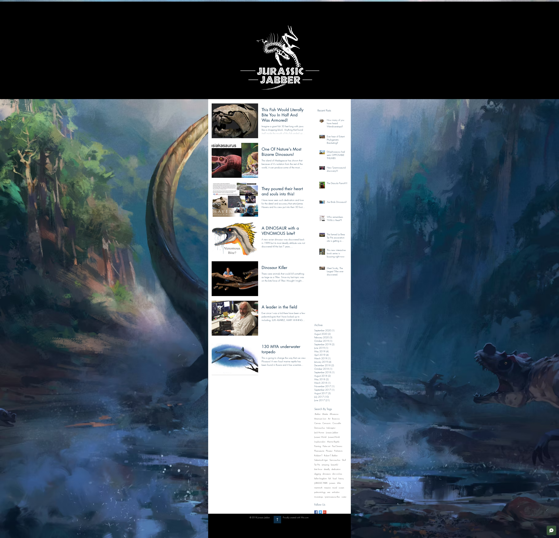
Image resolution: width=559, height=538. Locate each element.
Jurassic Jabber (332, 432)
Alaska (325, 414)
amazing (325, 464)
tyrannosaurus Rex (332, 496)
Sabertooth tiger (321, 460)
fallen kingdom (320, 478)
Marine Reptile (333, 441)
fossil (335, 478)
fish (329, 478)
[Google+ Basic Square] (324, 512)
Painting (317, 446)
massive (327, 487)
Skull (344, 460)
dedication (335, 469)
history (341, 478)
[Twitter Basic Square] (320, 512)
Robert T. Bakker (331, 455)
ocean (341, 487)
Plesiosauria (319, 450)
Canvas (317, 423)
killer (339, 483)
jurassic (332, 483)
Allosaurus (334, 414)
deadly (327, 469)
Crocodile (336, 423)
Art (329, 418)
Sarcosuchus (335, 460)
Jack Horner (319, 432)
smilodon (335, 492)
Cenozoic (326, 423)
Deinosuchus (319, 427)
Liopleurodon (319, 441)
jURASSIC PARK (321, 483)
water (344, 496)
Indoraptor (331, 427)
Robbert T (318, 455)
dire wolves (337, 473)
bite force (318, 469)
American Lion (320, 418)
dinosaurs (327, 473)
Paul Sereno (337, 446)
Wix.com (304, 517)
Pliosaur (329, 450)
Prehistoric (338, 450)
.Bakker (317, 414)
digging (317, 473)
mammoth (318, 487)
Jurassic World (320, 437)
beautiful (334, 464)
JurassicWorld (334, 437)
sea (328, 492)
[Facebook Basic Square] (316, 512)
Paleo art (326, 446)
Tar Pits (317, 464)
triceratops (318, 496)
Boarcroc (336, 418)
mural (334, 487)
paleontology (320, 492)
